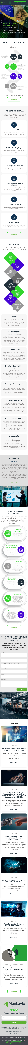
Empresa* (3, 668)
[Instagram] (11, 1010)
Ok (8, 1042)
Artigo (14, 746)
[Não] (25, 1040)
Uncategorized (17, 965)
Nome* (2, 652)
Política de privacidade (16, 1042)
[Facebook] (16, 1010)
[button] (10, 3)
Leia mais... (14, 762)
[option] (14, 21)
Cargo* (2, 674)
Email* (2, 658)
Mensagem (4, 679)
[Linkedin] (14, 1010)
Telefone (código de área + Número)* (10, 663)
